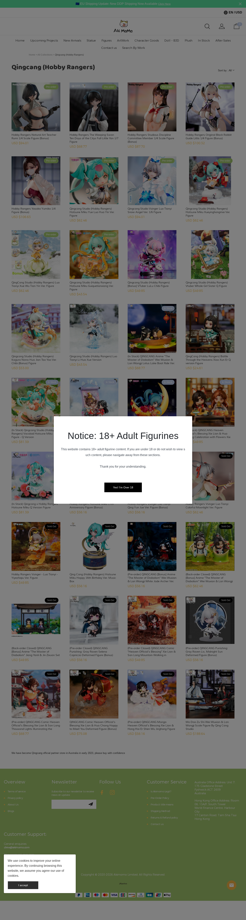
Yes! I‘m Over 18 (123, 487)
